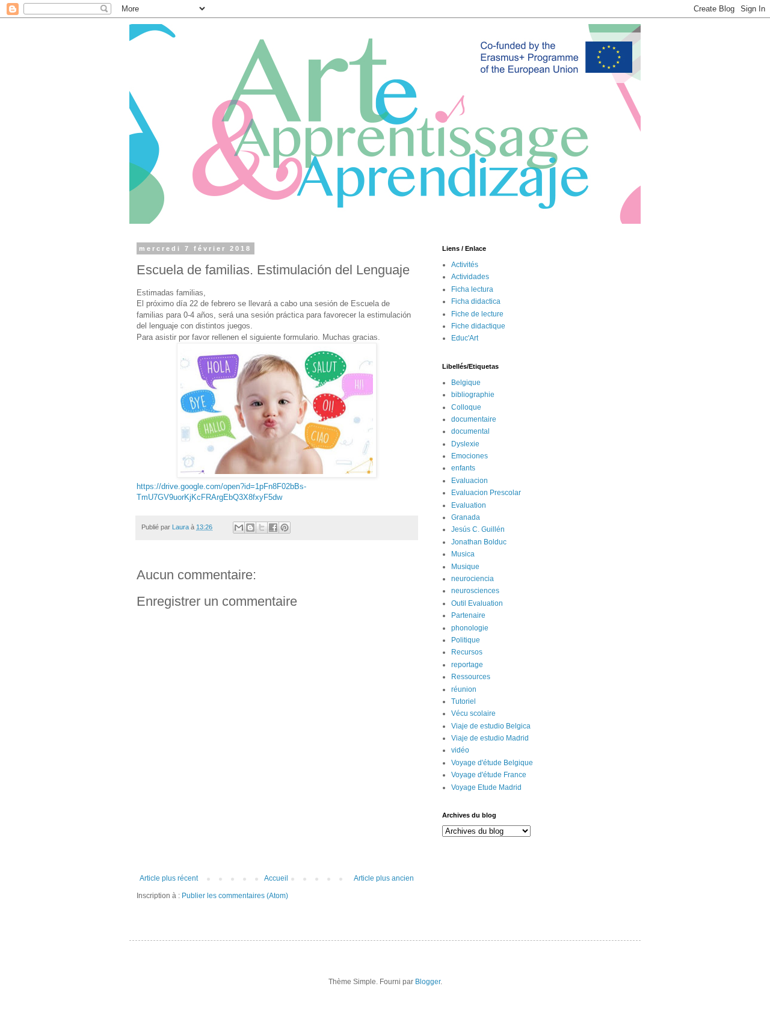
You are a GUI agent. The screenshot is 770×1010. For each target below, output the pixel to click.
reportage (467, 665)
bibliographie (472, 394)
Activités (464, 264)
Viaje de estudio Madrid (490, 738)
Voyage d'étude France (488, 775)
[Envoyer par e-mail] (239, 528)
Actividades (470, 277)
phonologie (469, 628)
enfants (463, 468)
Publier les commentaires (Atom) (235, 895)
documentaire (473, 419)
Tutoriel (463, 701)
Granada (465, 517)
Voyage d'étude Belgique (492, 763)
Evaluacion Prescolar (486, 492)
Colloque (466, 407)
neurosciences (475, 591)
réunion (463, 689)
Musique (465, 566)
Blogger (427, 982)
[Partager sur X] (262, 528)
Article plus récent (169, 878)
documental (470, 431)
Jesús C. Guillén (478, 529)
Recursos (466, 652)
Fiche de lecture (477, 314)
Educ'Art (464, 338)
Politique (465, 640)
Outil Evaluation (477, 603)
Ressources (470, 677)
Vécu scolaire (473, 713)
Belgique (466, 382)
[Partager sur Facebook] (273, 528)
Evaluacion (469, 480)
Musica (463, 554)
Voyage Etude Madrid (486, 787)
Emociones (469, 456)
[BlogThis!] (250, 528)
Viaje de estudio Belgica (491, 726)
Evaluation (468, 505)
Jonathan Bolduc (479, 542)
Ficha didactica (475, 301)
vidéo (460, 750)
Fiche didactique (478, 326)
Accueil (276, 878)
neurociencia (472, 578)
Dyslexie (465, 444)
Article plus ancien (384, 878)
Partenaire (468, 615)
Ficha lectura (472, 289)
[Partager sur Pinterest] (285, 528)
